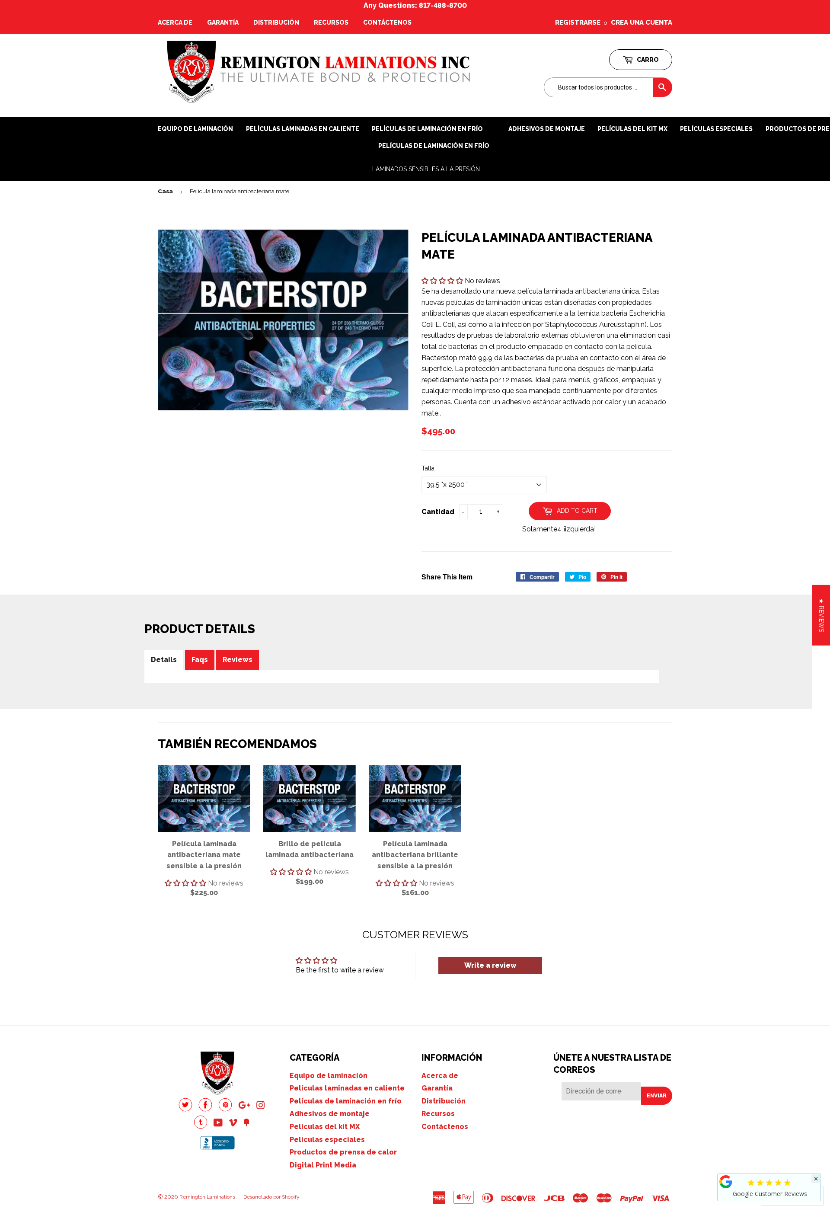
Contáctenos (387, 22)
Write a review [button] (490, 965)
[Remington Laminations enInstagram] (260, 1106)
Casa (165, 191)
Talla (427, 468)
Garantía (223, 22)
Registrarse (577, 22)
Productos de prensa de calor (343, 1152)
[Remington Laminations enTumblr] (201, 1126)
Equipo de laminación (195, 128)
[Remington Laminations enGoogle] (244, 1106)
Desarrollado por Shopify (271, 1197)
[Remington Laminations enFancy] (246, 1123)
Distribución (276, 22)
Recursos (331, 22)
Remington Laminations (207, 1197)
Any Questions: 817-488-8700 (415, 5)
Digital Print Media (323, 1165)
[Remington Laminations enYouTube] (218, 1123)
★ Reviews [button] (821, 615)
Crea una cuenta (641, 22)
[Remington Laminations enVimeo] (233, 1123)
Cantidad (437, 512)
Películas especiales (716, 128)
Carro (647, 59)
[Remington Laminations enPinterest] (225, 1109)
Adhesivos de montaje (546, 128)
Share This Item (446, 577)
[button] (443, 281)
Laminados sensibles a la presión (426, 169)
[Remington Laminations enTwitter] (185, 1109)
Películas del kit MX (325, 1126)
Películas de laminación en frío (433, 145)
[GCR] (726, 1182)
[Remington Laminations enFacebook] (205, 1109)
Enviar (657, 1096)
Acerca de (175, 22)
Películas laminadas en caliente (302, 128)
